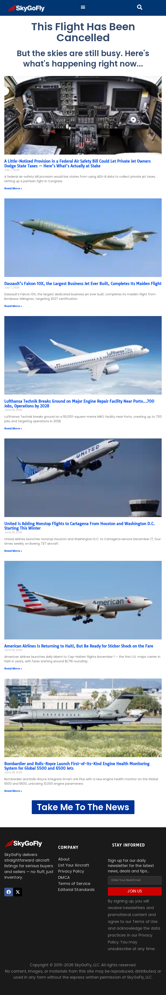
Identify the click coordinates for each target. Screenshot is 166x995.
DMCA (64, 877)
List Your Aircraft (73, 865)
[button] (83, 6)
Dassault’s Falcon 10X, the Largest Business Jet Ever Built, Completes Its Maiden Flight (82, 283)
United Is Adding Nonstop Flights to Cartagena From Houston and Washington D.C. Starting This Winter (79, 526)
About (64, 859)
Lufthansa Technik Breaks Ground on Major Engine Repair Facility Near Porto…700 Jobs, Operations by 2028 (79, 403)
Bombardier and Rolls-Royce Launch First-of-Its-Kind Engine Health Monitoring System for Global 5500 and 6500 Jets (77, 766)
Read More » (13, 188)
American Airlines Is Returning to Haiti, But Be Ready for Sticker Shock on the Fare (78, 646)
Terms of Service (74, 883)
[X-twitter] (17, 892)
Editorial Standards (76, 889)
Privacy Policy (71, 871)
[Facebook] (8, 892)
